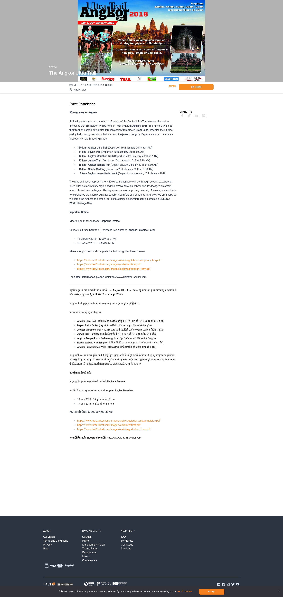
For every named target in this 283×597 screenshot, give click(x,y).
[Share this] (182, 115)
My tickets (127, 540)
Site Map (126, 548)
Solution (87, 536)
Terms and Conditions (55, 540)
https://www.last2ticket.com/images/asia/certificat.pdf (109, 264)
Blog (45, 548)
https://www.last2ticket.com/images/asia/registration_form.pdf (114, 268)
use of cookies (184, 591)
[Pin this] (203, 115)
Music (85, 556)
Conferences (89, 560)
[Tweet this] (189, 115)
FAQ (123, 536)
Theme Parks (89, 548)
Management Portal (93, 544)
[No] (279, 591)
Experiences (89, 552)
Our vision (49, 536)
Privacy (47, 544)
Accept (211, 591)
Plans (85, 540)
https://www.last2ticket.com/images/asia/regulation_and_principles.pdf (118, 260)
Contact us (127, 544)
